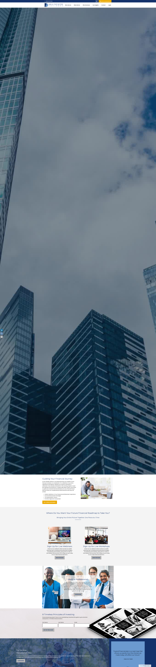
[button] (68, 5)
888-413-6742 (49, 1)
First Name (45, 622)
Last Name (61, 622)
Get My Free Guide (48, 630)
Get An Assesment (106, 1)
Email (75, 622)
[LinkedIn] (96, 1)
